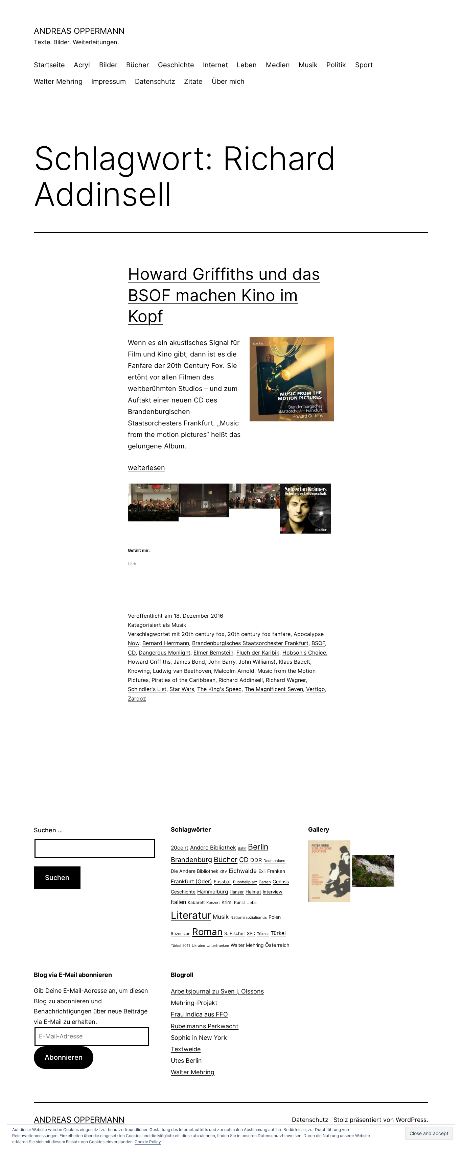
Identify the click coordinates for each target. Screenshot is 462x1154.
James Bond (189, 661)
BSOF (318, 643)
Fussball (222, 881)
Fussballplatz (245, 882)
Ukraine (198, 945)
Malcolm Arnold (234, 670)
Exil (261, 871)
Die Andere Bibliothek (194, 871)
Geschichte (176, 65)
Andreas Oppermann (79, 31)
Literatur (191, 915)
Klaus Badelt (294, 661)
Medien (278, 65)
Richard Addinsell (240, 680)
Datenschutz (155, 81)
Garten (265, 882)
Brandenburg (191, 860)
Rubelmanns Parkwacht (204, 1026)
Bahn (242, 848)
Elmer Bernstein (213, 652)
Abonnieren (64, 1057)
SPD (251, 933)
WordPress (411, 1119)
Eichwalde (243, 870)
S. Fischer (234, 933)
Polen (275, 917)
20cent (179, 847)
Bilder (108, 65)
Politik (336, 65)
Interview (272, 891)
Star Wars (181, 689)
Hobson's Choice (304, 652)
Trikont (263, 934)
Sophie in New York (199, 1037)
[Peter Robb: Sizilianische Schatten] (329, 870)
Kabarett (196, 902)
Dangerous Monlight (164, 652)
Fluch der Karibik (257, 652)
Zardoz (137, 698)
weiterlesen (146, 468)
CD (132, 652)
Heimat (253, 891)
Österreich (277, 945)
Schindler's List (147, 689)
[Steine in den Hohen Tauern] (373, 870)
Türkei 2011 (180, 945)
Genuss (281, 881)
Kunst (239, 902)
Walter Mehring (58, 81)
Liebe (252, 902)
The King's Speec (219, 689)
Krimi (227, 902)
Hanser (237, 891)
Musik (308, 65)
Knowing (139, 670)
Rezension (180, 933)
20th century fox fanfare (259, 634)
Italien (178, 902)
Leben (247, 65)
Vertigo (315, 689)
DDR (256, 860)
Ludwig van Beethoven (182, 670)
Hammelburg (212, 891)
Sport (364, 65)
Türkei (278, 933)
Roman (207, 931)
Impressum (108, 81)
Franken (276, 871)
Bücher (137, 65)
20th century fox (203, 634)
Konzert (213, 902)
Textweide (186, 1049)
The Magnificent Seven (274, 689)
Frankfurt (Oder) (191, 881)
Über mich (228, 81)
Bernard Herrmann (165, 643)
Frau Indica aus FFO (199, 1014)
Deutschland (274, 860)
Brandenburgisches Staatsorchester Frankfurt (250, 643)
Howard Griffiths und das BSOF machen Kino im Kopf (224, 295)
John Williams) (257, 661)
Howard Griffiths (149, 661)
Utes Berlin (186, 1060)
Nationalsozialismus (248, 917)
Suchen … (48, 830)
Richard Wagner (286, 680)
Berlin (258, 847)
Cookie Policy (148, 1141)
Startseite (49, 65)
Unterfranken (218, 945)
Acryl (82, 65)
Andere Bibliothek (213, 847)
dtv (223, 871)
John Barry (221, 661)
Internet (215, 65)
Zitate (193, 81)
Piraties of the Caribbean (183, 680)
